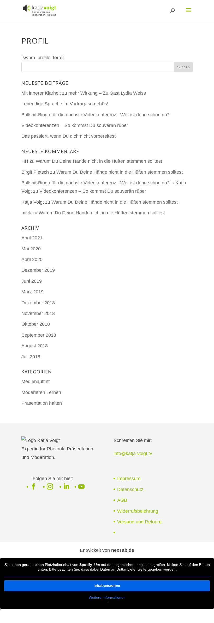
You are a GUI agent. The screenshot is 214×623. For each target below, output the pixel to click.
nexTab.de (122, 550)
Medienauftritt (35, 381)
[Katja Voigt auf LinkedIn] (66, 487)
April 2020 (32, 259)
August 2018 (34, 345)
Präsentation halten (41, 403)
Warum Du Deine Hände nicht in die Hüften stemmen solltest (99, 161)
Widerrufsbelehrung (137, 511)
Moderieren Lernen (41, 392)
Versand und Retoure (139, 521)
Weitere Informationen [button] (107, 597)
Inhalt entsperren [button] (107, 586)
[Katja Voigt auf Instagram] (50, 487)
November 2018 (38, 313)
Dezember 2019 (38, 270)
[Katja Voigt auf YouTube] (81, 487)
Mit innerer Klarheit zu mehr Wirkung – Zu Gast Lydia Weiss (83, 93)
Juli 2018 (30, 356)
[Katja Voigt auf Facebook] (33, 487)
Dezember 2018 (38, 302)
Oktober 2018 (35, 324)
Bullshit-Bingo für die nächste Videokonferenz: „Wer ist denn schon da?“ (96, 114)
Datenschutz (130, 489)
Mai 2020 (31, 248)
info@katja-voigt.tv (133, 453)
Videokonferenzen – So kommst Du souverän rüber (74, 125)
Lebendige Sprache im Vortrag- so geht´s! (64, 103)
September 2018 (38, 335)
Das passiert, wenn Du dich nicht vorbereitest (68, 136)
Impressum (128, 478)
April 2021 (32, 237)
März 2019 (32, 291)
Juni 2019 (31, 281)
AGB (122, 500)
